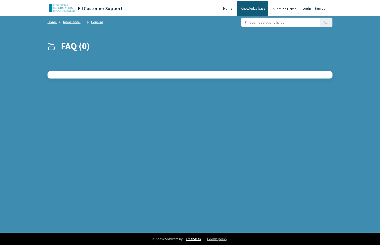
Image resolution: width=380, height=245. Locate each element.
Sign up (319, 8)
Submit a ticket (284, 9)
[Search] (326, 22)
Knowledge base (253, 8)
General (97, 22)
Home (227, 8)
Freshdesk (193, 239)
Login (306, 8)
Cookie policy (217, 239)
